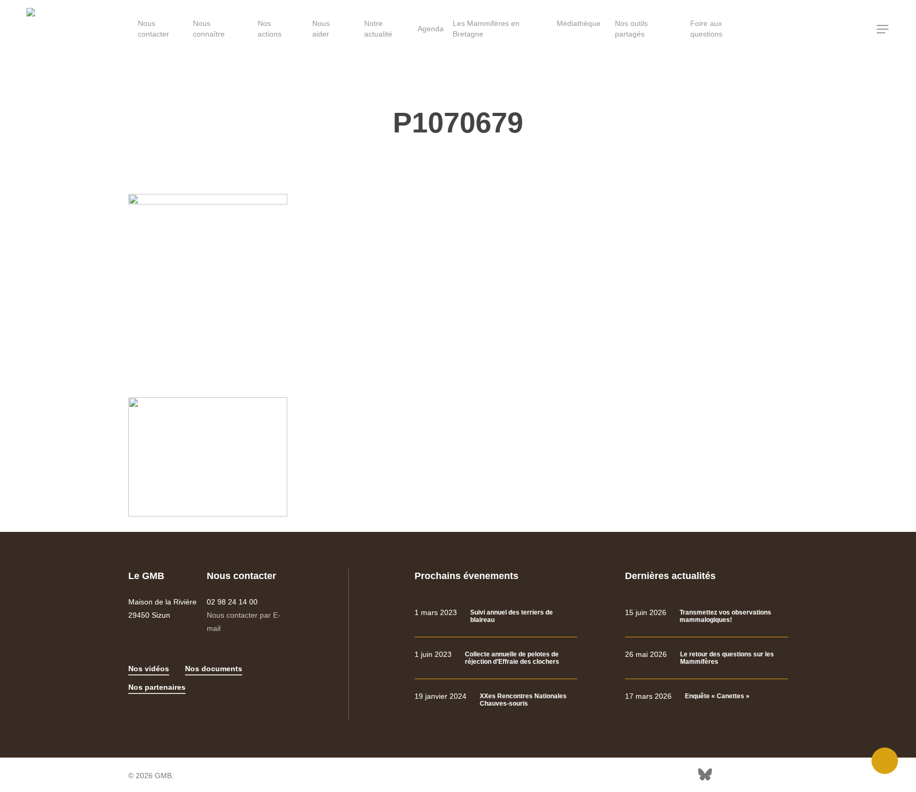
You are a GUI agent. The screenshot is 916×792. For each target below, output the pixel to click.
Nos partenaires (157, 687)
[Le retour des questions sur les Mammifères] (706, 658)
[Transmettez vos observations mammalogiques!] (706, 616)
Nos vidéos (148, 668)
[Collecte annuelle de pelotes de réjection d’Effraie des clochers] (496, 658)
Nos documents (213, 668)
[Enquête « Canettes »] (706, 696)
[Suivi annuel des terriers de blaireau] (496, 616)
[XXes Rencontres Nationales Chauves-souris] (496, 700)
